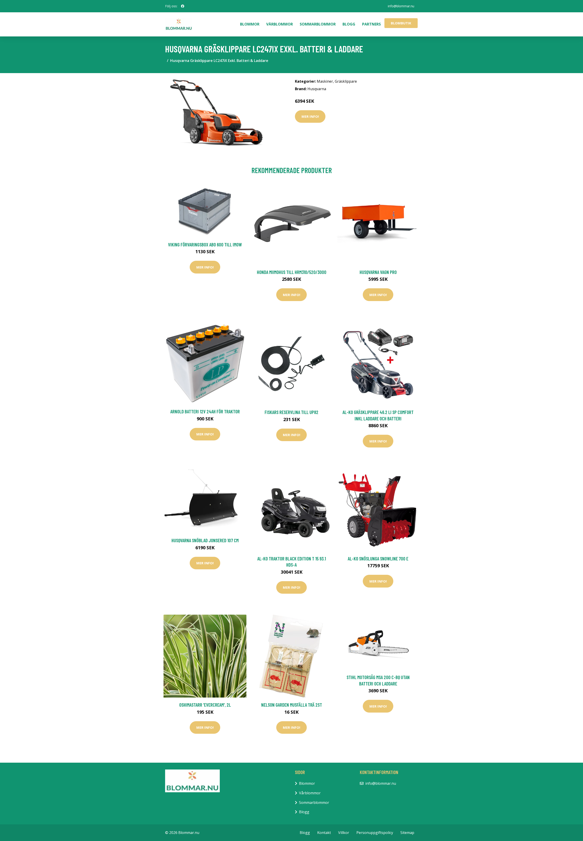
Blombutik (401, 23)
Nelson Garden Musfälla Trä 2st (291, 705)
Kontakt (324, 832)
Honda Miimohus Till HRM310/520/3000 (291, 272)
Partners (371, 24)
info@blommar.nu (401, 6)
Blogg (349, 24)
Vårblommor (279, 24)
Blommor (249, 24)
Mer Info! (310, 116)
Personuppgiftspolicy (374, 832)
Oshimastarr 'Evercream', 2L (205, 705)
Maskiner (325, 81)
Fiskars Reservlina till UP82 (291, 412)
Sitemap (407, 832)
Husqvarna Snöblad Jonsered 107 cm (205, 540)
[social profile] (182, 6)
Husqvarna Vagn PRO (378, 272)
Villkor (343, 832)
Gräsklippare (346, 81)
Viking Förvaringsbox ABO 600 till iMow (205, 244)
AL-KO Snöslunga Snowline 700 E (378, 558)
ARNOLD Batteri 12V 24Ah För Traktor (205, 411)
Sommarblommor (318, 24)
